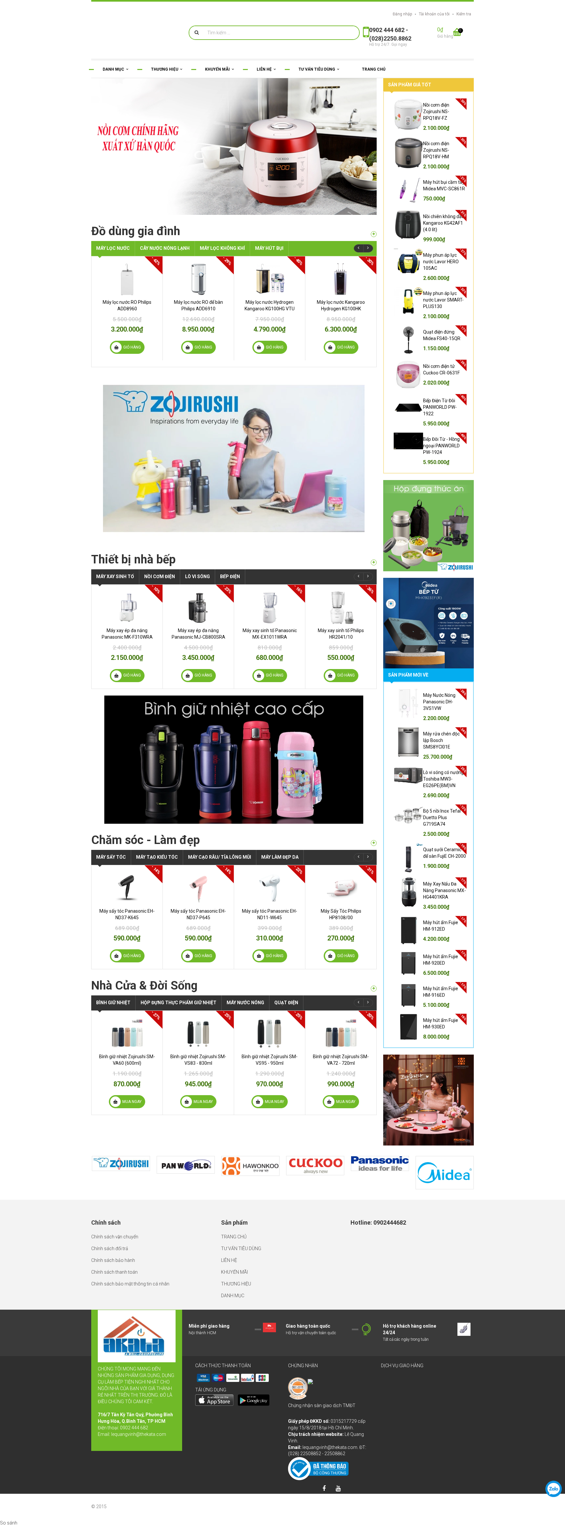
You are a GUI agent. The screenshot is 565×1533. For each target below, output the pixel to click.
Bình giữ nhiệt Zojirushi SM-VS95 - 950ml (270, 1060)
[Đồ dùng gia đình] (374, 234)
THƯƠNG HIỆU (236, 1283)
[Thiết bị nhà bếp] (374, 562)
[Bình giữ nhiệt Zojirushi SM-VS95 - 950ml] (270, 1033)
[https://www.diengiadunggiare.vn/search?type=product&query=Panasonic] (380, 1163)
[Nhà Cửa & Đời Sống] (374, 988)
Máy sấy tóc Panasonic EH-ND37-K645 (127, 914)
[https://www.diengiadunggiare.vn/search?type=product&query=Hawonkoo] (250, 1166)
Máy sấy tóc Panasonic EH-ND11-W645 (269, 914)
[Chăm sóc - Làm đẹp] (374, 843)
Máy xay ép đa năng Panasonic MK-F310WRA (127, 634)
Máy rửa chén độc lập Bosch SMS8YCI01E (441, 740)
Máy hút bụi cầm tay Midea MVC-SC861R (444, 185)
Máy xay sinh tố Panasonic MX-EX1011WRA (270, 634)
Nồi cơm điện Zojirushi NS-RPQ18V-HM (436, 150)
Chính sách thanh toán (114, 1272)
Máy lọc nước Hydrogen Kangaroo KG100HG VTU (270, 305)
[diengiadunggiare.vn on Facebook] (324, 1489)
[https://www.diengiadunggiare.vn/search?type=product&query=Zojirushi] (121, 1163)
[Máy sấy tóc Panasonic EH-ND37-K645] (127, 888)
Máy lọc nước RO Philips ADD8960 (127, 305)
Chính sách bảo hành (113, 1260)
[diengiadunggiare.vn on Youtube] (338, 1489)
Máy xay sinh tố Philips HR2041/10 (341, 634)
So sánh (8, 1522)
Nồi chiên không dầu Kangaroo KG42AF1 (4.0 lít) (443, 223)
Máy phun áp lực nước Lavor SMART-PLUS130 (443, 300)
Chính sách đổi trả (109, 1248)
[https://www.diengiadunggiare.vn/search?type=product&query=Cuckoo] (315, 1165)
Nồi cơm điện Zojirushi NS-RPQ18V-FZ (436, 111)
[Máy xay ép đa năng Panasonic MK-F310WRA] (127, 607)
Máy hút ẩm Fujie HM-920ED (440, 960)
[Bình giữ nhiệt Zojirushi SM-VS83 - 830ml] (198, 1033)
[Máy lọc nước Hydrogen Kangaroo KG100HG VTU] (270, 279)
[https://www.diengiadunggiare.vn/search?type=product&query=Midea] (445, 1173)
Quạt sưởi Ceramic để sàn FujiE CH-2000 (444, 853)
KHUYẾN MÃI (234, 1272)
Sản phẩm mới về (408, 675)
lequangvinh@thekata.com (138, 1434)
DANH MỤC (232, 1295)
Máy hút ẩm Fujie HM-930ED (440, 1023)
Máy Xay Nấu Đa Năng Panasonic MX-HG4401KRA (444, 890)
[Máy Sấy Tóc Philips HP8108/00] (341, 888)
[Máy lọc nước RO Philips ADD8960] (127, 279)
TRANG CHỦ (234, 1236)
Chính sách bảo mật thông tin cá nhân (130, 1283)
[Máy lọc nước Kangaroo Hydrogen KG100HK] (341, 279)
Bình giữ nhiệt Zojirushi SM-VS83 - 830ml (198, 1060)
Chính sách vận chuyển (114, 1236)
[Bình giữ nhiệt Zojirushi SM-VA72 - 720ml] (341, 1033)
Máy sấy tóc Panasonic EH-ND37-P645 (198, 914)
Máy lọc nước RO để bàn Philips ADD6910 (198, 305)
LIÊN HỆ (229, 1260)
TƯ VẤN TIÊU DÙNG (241, 1248)
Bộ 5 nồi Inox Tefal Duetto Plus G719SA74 (442, 817)
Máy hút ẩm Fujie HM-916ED (440, 992)
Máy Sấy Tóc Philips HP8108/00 (341, 914)
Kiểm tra (463, 14)
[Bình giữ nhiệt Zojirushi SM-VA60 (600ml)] (127, 1033)
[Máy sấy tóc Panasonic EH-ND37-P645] (198, 888)
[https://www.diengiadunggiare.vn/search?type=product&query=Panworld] (186, 1165)
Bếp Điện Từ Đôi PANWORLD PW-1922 (440, 407)
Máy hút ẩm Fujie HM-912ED (440, 926)
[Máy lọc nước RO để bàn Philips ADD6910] (198, 279)
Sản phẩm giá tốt (409, 84)
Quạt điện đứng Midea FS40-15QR (441, 335)
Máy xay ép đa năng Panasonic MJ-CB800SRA (198, 634)
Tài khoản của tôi (434, 14)
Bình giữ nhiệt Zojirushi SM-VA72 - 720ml (341, 1060)
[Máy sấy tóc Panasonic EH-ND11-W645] (270, 888)
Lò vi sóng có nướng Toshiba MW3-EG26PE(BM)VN (443, 779)
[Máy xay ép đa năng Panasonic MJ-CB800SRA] (198, 607)
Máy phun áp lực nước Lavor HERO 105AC (441, 261)
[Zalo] (553, 1489)
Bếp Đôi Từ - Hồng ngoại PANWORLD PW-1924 (441, 446)
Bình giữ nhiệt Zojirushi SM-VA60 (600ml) (127, 1060)
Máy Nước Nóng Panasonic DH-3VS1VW (439, 702)
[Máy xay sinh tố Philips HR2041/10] (341, 607)
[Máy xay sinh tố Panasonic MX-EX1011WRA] (270, 607)
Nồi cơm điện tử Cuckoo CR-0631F (441, 369)
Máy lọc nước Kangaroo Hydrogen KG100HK (341, 305)
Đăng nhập (402, 14)
